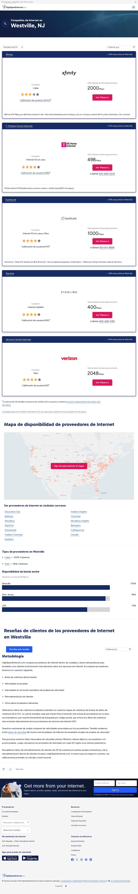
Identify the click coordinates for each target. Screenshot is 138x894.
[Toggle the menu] (133, 7)
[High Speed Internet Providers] (14, 7)
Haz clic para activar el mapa (69, 466)
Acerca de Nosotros (77, 841)
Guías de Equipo (77, 816)
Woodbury (10, 521)
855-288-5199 (107, 321)
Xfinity (9, 54)
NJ (10, 769)
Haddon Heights (79, 511)
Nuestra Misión (76, 846)
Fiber (7, 564)
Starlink (10, 273)
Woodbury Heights (80, 521)
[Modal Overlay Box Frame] (69, 788)
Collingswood (77, 530)
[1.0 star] (22, 94)
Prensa (73, 855)
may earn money (10, 2)
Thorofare (75, 516)
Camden (75, 534)
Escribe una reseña (19, 649)
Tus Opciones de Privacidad (120, 881)
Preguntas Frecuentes (78, 821)
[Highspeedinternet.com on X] (77, 860)
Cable (7, 557)
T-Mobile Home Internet (19, 126)
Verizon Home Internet (18, 339)
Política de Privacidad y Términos (94, 881)
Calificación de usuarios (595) (35, 173)
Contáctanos (75, 850)
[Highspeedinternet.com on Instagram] (81, 860)
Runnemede (10, 530)
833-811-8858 (106, 247)
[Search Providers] (28, 822)
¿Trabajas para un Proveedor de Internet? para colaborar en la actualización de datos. (44, 411)
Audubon (9, 539)
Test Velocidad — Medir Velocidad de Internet (18, 841)
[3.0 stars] (30, 94)
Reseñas (5, 816)
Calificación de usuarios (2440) (35, 100)
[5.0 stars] (37, 94)
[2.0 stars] (26, 94)
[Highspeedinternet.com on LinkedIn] (90, 860)
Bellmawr (9, 516)
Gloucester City (12, 511)
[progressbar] (56, 587)
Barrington (76, 525)
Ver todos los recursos (78, 825)
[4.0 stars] (34, 94)
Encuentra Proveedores (10, 812)
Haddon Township (14, 534)
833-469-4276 (107, 173)
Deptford (9, 525)
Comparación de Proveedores (81, 812)
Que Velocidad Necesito (10, 846)
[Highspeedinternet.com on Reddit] (86, 860)
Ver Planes (99, 97)
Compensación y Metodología (71, 881)
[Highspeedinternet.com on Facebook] (72, 860)
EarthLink (11, 199)
